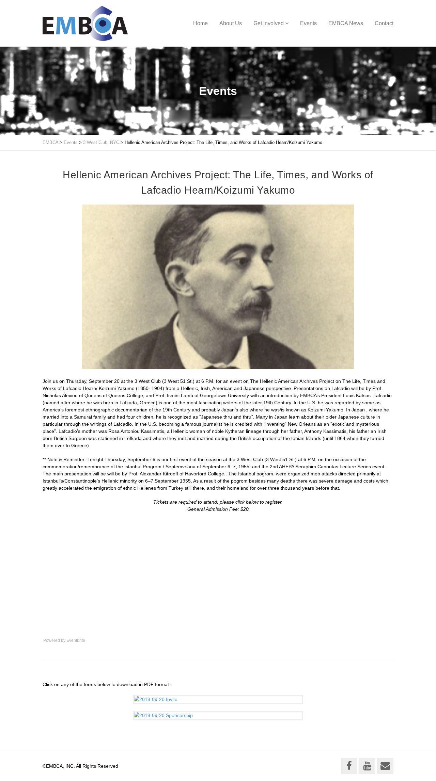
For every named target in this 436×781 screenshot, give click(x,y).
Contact (384, 23)
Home (200, 23)
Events (308, 23)
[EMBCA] (85, 23)
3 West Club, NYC (101, 142)
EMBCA (50, 142)
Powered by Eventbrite (64, 640)
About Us (230, 23)
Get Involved (268, 23)
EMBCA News (345, 23)
